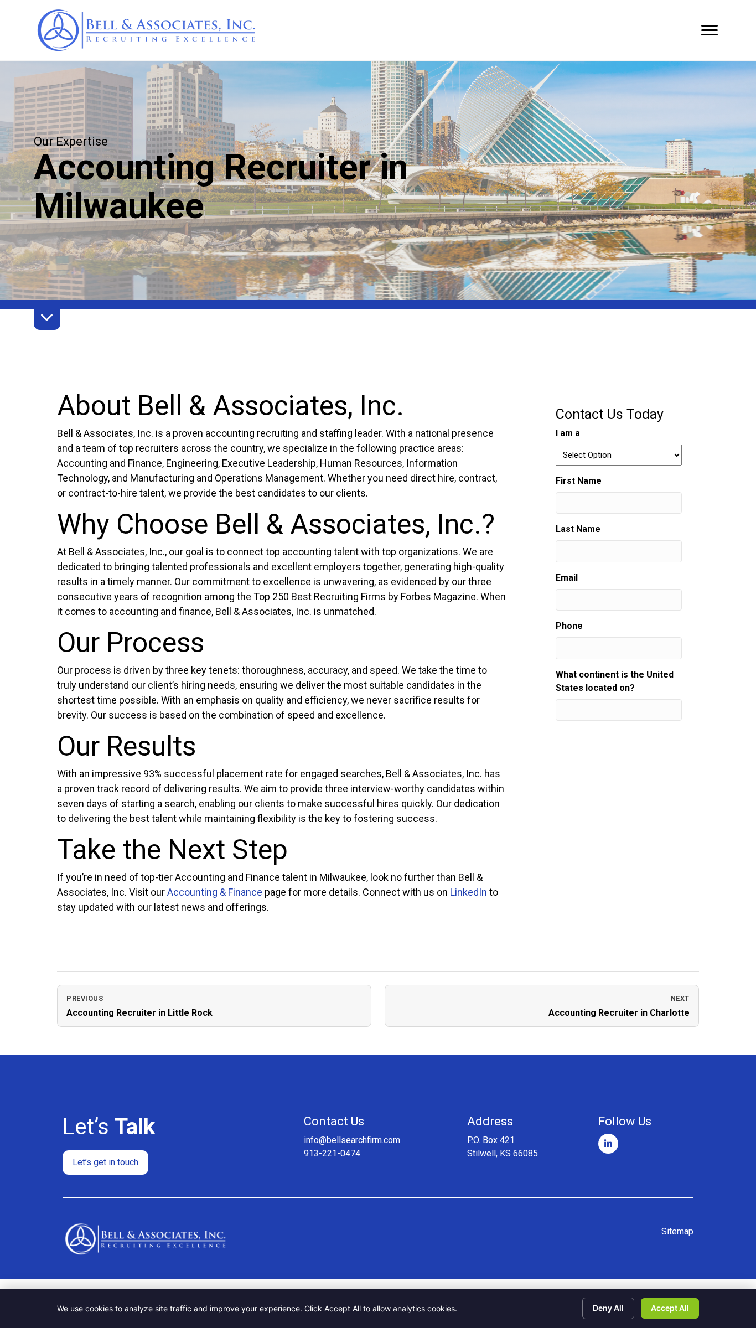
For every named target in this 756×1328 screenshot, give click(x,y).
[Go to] (608, 1144)
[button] (105, 1162)
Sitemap (677, 1231)
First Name (596, 481)
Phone (569, 626)
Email (584, 577)
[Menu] (709, 30)
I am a (568, 433)
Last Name (595, 529)
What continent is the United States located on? (615, 681)
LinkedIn (468, 892)
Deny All (608, 1308)
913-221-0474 (332, 1153)
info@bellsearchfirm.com (352, 1140)
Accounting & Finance (214, 892)
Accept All (670, 1308)
